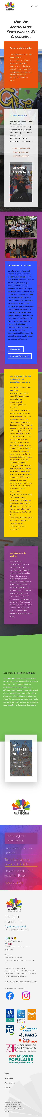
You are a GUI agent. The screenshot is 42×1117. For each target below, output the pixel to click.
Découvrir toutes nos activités (18, 850)
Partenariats (10, 1083)
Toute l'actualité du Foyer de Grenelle (17, 862)
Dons (7, 1073)
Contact (8, 1087)
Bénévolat (9, 1078)
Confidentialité (9, 1104)
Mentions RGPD (16, 1107)
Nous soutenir (14, 882)
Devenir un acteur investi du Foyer (16, 873)
